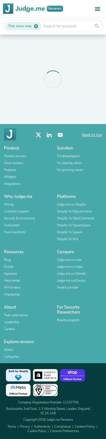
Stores (8, 350)
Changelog (12, 294)
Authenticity (42, 426)
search (97, 26)
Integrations (12, 184)
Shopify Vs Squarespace (73, 225)
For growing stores (70, 170)
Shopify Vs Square (69, 232)
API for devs (12, 287)
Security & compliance (19, 218)
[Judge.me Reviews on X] (38, 135)
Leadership (11, 322)
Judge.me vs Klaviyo (71, 280)
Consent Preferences (64, 431)
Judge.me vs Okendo (71, 274)
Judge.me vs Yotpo (70, 267)
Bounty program (68, 320)
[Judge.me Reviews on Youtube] (60, 135)
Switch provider (68, 287)
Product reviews (15, 156)
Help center (12, 280)
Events (8, 267)
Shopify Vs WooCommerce (75, 218)
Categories (11, 357)
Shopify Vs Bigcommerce (74, 211)
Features (10, 170)
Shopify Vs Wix (67, 239)
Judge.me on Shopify (71, 204)
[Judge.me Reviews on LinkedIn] (49, 135)
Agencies (10, 274)
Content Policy (85, 426)
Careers (9, 329)
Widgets (10, 177)
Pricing (9, 204)
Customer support (16, 211)
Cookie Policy (36, 431)
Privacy (25, 426)
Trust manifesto (14, 232)
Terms (11, 426)
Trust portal (12, 225)
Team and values (16, 315)
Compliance (62, 426)
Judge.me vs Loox (69, 260)
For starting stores (69, 163)
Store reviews (13, 163)
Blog (7, 260)
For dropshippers (68, 156)
